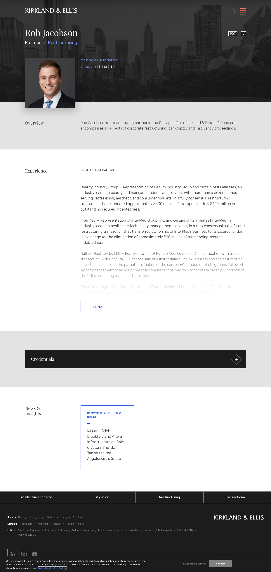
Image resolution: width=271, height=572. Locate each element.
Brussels (27, 524)
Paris (81, 524)
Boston (49, 530)
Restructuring (62, 42)
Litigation (101, 497)
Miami (120, 530)
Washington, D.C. (27, 534)
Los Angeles (105, 530)
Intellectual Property (36, 497)
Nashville (133, 530)
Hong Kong (36, 517)
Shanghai (65, 517)
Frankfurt (42, 524)
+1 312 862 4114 (105, 66)
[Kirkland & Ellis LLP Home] (239, 518)
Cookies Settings (194, 563)
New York (148, 530)
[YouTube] (34, 554)
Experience (36, 171)
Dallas (75, 530)
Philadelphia (165, 530)
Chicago (86, 66)
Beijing (22, 517)
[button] (135, 359)
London (57, 524)
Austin (21, 530)
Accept (220, 563)
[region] (135, 564)
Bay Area (35, 530)
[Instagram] (23, 554)
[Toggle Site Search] (233, 11)
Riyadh (51, 517)
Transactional (235, 497)
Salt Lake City (185, 530)
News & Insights (33, 410)
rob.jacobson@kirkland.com (100, 60)
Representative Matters (97, 170)
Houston (89, 530)
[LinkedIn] (12, 554)
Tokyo (79, 517)
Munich (70, 524)
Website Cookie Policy (52, 568)
